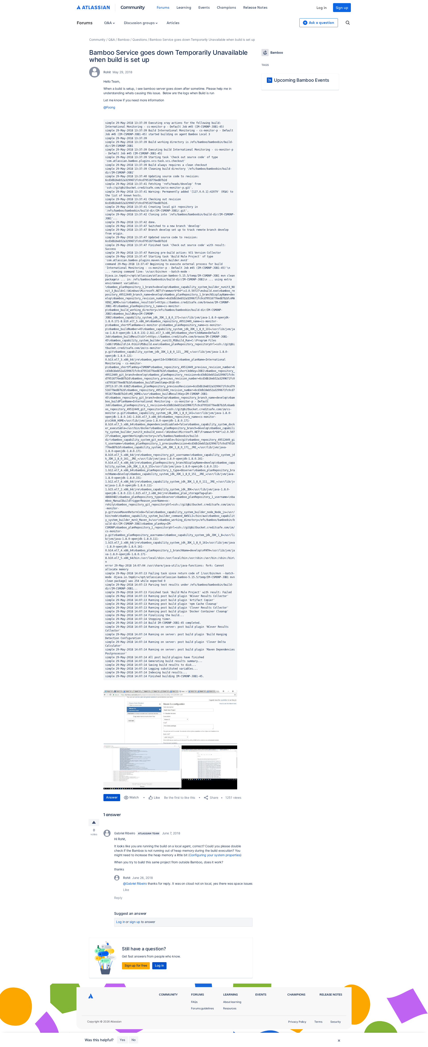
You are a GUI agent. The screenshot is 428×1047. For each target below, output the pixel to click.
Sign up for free (136, 965)
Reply (118, 898)
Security (335, 1021)
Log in (322, 7)
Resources (229, 1008)
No (134, 1040)
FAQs (194, 1002)
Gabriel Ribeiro (124, 833)
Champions (226, 7)
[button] (170, 717)
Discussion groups (140, 22)
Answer (111, 797)
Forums (163, 7)
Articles (173, 22)
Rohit (107, 72)
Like (126, 890)
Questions (139, 39)
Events (204, 7)
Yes (122, 1040)
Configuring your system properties (214, 855)
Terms (318, 1021)
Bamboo (124, 39)
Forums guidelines (202, 1008)
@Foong (109, 107)
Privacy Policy (297, 1021)
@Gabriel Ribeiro (135, 883)
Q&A (108, 22)
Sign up (342, 7)
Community (133, 7)
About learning (232, 1002)
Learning (184, 7)
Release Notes (255, 7)
